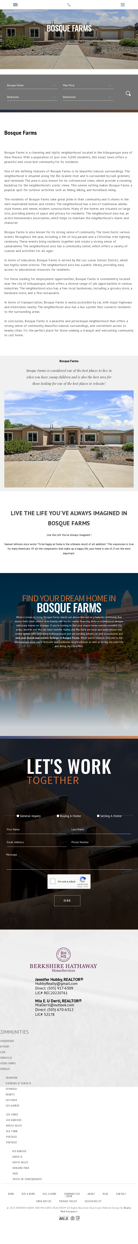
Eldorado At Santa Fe (18, 1083)
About (91, 1193)
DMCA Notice (43, 1201)
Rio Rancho (19, 1151)
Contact (121, 1193)
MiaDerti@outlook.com (54, 1004)
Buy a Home (28, 1193)
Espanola (11, 1089)
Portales (11, 1136)
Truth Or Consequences (27, 1179)
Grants (10, 1094)
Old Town (12, 1131)
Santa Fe (17, 1156)
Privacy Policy (68, 1201)
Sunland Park (20, 1168)
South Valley (20, 1162)
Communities (72, 1193)
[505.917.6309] (69, 4)
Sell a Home (49, 1193)
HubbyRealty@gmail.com (56, 983)
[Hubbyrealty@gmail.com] (15, 5)
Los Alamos (12, 1105)
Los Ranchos (14, 1120)
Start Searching (69, 709)
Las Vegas (11, 1100)
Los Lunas (12, 1114)
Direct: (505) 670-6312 (54, 1009)
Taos (15, 1173)
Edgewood (12, 1077)
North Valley (14, 1125)
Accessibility (93, 1201)
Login (69, 1196)
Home (11, 1193)
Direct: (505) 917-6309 (54, 988)
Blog (105, 1193)
